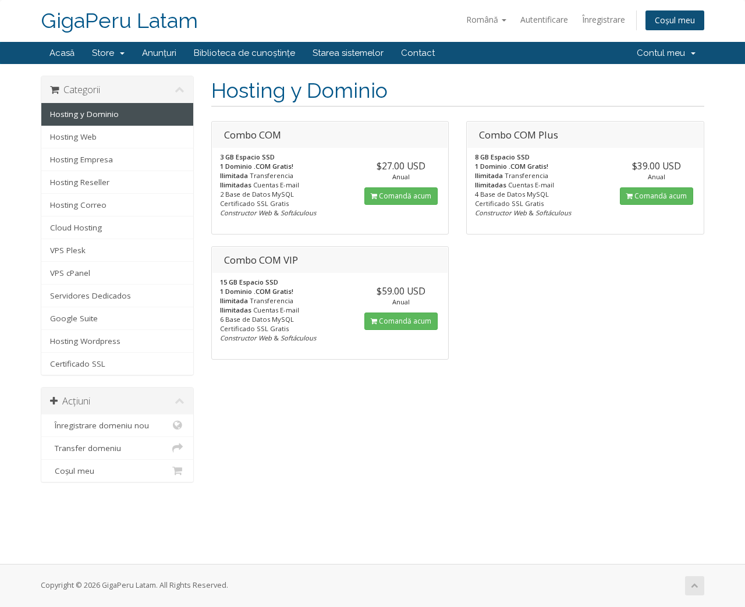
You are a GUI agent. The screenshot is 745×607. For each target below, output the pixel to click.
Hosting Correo (78, 205)
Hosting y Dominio (84, 114)
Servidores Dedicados (90, 295)
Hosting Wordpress (85, 341)
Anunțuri (159, 53)
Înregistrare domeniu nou (99, 425)
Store (105, 53)
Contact (418, 53)
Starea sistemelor (348, 53)
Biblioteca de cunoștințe (244, 53)
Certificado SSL (77, 363)
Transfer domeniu (85, 448)
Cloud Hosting (76, 227)
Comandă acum (404, 196)
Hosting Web (73, 137)
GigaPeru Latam (119, 20)
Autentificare (544, 19)
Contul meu (663, 53)
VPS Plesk (68, 250)
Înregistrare (603, 19)
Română (483, 19)
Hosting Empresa (81, 159)
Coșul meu (675, 20)
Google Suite (74, 318)
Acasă (61, 53)
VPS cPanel (70, 273)
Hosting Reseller (79, 182)
